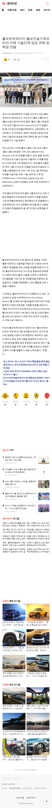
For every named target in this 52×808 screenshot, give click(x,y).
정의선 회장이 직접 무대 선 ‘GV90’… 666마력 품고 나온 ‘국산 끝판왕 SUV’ (14, 623)
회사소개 (4, 788)
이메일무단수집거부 (40, 788)
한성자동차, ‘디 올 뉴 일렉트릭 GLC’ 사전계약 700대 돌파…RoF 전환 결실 (13, 707)
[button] (47, 801)
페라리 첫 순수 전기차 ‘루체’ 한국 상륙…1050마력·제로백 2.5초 (38, 649)
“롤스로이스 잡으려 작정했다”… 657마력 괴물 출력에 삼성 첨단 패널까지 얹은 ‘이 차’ (37, 707)
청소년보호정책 (27, 788)
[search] (47, 3)
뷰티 (22, 10)
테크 (6, 463)
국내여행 (8, 487)
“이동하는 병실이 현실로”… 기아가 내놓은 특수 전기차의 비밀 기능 (38, 675)
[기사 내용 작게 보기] (44, 60)
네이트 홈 (20, 798)
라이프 (47, 10)
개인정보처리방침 (14, 788)
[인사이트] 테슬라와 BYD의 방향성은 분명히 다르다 (26, 378)
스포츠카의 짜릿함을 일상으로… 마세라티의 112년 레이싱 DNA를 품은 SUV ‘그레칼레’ (14, 733)
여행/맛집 (12, 10)
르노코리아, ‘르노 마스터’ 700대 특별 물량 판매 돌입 (26, 361)
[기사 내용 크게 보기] (48, 59)
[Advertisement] (26, 22)
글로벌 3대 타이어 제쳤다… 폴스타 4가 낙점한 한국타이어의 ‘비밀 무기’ (38, 758)
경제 (38, 10)
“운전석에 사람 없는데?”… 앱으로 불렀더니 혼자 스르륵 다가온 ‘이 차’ (13, 758)
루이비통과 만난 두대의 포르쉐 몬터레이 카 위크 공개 (13, 675)
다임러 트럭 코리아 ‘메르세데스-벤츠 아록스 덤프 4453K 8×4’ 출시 (25, 373)
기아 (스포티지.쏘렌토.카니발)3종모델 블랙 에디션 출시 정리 (38, 733)
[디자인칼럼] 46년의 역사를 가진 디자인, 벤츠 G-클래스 (25, 383)
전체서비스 (31, 798)
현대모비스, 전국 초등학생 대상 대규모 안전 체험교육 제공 (26, 366)
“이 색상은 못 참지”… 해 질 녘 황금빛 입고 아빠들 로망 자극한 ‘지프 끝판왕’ (38, 623)
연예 (30, 10)
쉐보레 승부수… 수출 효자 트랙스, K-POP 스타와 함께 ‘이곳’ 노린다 (13, 649)
